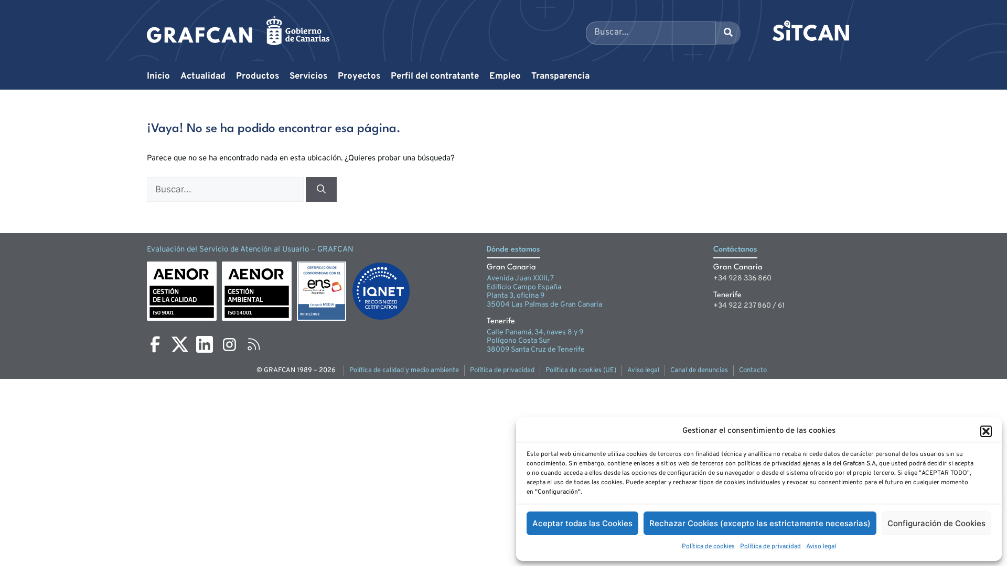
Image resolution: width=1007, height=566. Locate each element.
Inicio (158, 76)
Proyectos (359, 76)
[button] (986, 431)
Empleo (505, 76)
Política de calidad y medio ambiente (404, 370)
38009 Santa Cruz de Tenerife (536, 349)
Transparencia (560, 76)
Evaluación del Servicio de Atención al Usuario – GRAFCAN (250, 250)
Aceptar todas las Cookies (582, 523)
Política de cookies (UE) (580, 370)
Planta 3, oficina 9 (515, 295)
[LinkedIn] (204, 344)
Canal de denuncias (699, 370)
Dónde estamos (513, 250)
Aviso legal (821, 546)
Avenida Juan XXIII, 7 (520, 278)
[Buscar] (321, 189)
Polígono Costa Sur (518, 340)
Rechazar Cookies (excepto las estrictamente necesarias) (760, 523)
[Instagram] (229, 344)
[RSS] (253, 344)
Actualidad (203, 76)
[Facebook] (155, 344)
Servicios (308, 76)
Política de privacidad (770, 546)
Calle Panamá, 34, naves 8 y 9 (535, 332)
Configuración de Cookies (936, 523)
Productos (257, 76)
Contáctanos (735, 250)
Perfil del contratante (435, 76)
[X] (180, 344)
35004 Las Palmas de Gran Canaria (544, 304)
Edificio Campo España (524, 287)
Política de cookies (708, 546)
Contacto (753, 370)
